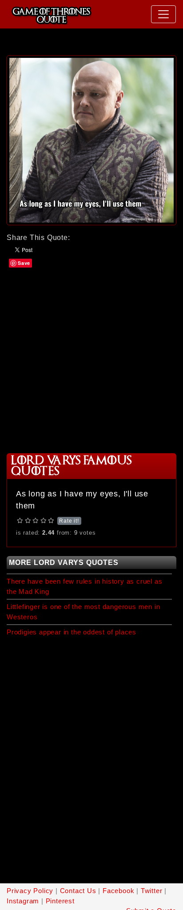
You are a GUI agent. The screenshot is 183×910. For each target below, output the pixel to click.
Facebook (118, 890)
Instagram (23, 901)
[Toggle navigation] (163, 14)
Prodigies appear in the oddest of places (71, 632)
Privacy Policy (30, 890)
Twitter (152, 890)
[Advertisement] (91, 359)
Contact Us (78, 890)
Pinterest (60, 901)
